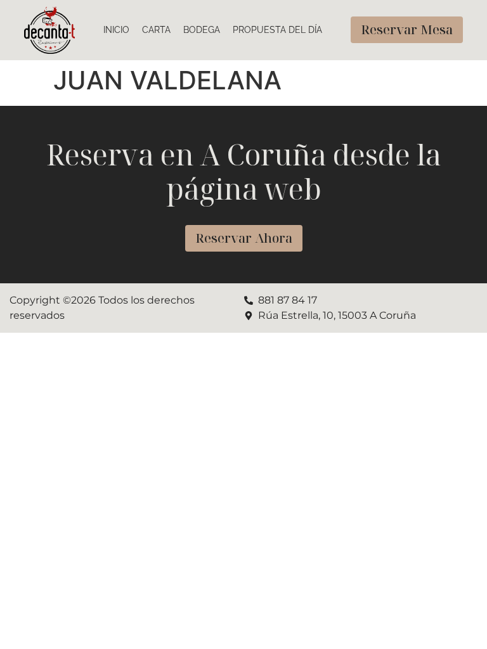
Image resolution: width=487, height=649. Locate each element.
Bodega (201, 30)
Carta (156, 30)
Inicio (116, 30)
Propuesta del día (277, 30)
